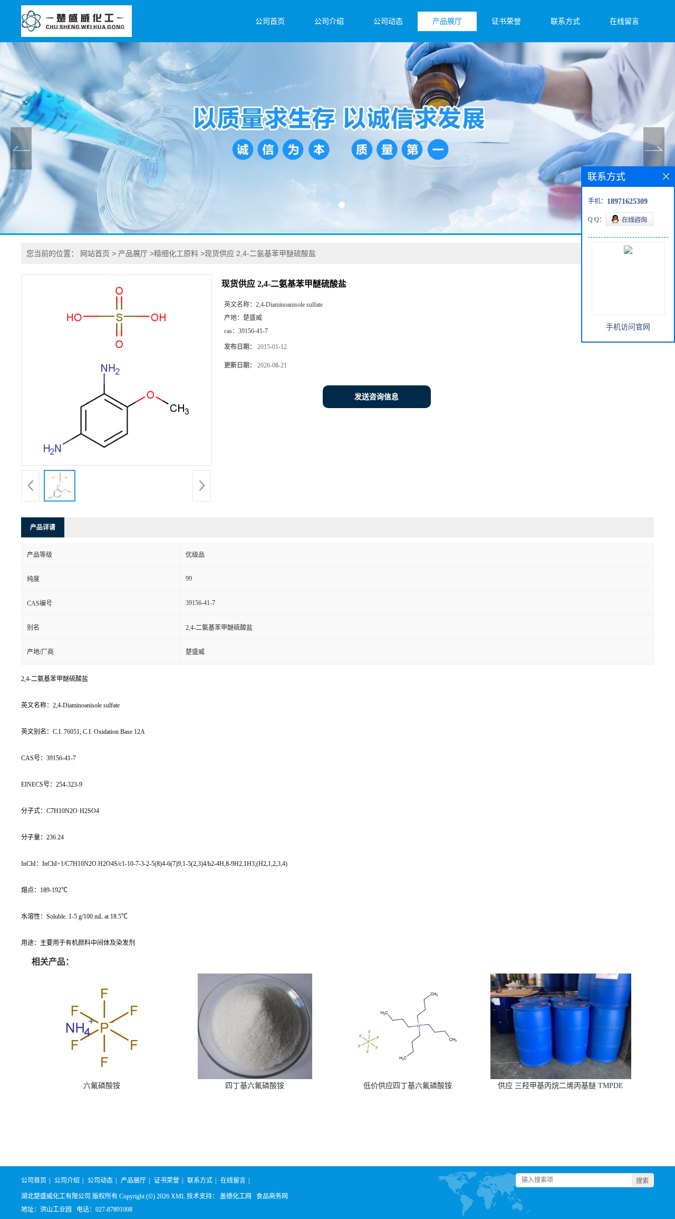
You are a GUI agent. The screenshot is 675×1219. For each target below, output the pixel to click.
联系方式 (565, 21)
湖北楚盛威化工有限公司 (56, 1196)
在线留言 (624, 21)
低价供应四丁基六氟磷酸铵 (407, 1086)
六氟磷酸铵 (101, 1086)
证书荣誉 (506, 21)
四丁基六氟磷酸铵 (254, 1086)
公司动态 (388, 21)
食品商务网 (272, 1196)
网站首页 (95, 253)
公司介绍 (329, 21)
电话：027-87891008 (104, 1209)
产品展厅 (447, 21)
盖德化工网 (236, 1196)
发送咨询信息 (376, 397)
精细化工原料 (176, 253)
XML (178, 1196)
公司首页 (270, 21)
